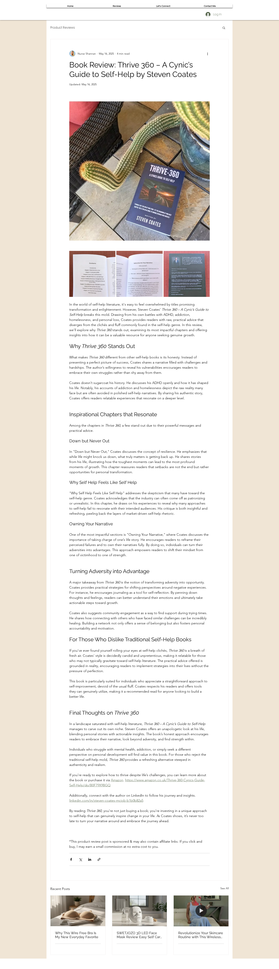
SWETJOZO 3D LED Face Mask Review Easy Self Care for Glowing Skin (139, 935)
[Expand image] (92, 274)
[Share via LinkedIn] (89, 859)
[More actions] (207, 53)
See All (224, 888)
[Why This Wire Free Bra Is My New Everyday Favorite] (77, 910)
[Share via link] (99, 859)
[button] (224, 27)
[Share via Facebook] (71, 859)
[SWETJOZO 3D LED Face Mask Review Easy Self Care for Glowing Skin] (139, 910)
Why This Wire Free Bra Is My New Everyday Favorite (76, 935)
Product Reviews (62, 28)
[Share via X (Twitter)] (80, 859)
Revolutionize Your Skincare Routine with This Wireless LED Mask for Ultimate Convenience (200, 935)
